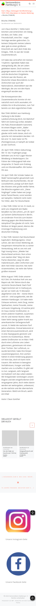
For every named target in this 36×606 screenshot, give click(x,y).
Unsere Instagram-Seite (16, 539)
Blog (8, 11)
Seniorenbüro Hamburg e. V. (18, 596)
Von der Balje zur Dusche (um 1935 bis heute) (9, 453)
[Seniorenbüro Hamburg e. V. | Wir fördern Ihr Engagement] (3, 3)
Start (3, 11)
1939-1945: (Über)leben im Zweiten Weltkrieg (17, 13)
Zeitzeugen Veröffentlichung (21, 11)
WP (13, 600)
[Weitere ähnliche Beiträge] (32, 425)
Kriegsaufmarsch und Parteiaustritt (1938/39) (26, 453)
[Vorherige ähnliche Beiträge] (27, 425)
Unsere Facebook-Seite (16, 582)
